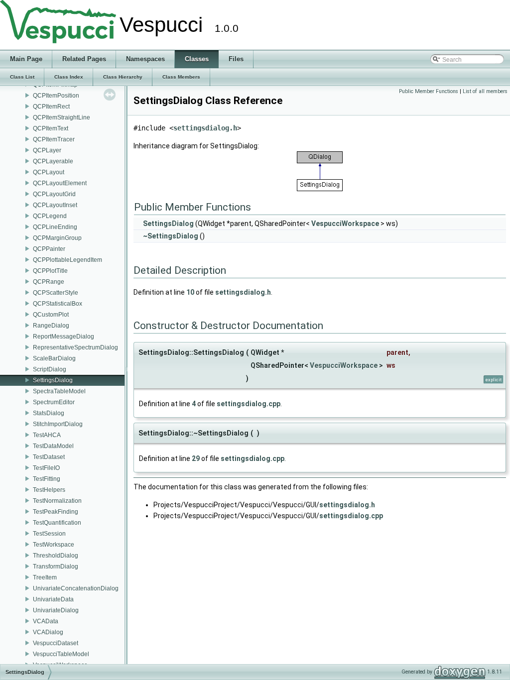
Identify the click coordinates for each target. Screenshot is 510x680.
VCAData (45, 621)
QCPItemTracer (54, 139)
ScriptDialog (49, 369)
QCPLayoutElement (60, 183)
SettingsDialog (53, 380)
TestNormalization (57, 500)
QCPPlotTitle (50, 270)
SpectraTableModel (59, 391)
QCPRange (48, 281)
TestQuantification (57, 522)
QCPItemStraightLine (61, 117)
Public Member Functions (428, 91)
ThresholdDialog (55, 555)
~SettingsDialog (170, 236)
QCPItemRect (51, 106)
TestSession (49, 533)
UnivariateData (53, 599)
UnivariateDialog (56, 610)
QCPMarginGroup (57, 237)
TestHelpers (49, 489)
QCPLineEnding (55, 227)
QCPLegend (50, 216)
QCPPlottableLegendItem (67, 259)
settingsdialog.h (205, 128)
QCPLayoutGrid (54, 194)
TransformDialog (55, 566)
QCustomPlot (51, 314)
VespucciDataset (55, 643)
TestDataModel (53, 446)
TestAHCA (47, 435)
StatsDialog (48, 413)
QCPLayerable (53, 161)
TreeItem (45, 577)
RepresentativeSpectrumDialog (75, 347)
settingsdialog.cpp (248, 404)
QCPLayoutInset (55, 205)
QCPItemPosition (56, 95)
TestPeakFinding (55, 511)
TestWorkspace (53, 544)
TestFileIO (46, 467)
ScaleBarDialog (54, 358)
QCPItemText (50, 128)
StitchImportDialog (58, 424)
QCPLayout (48, 172)
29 (196, 458)
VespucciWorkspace (345, 223)
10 (190, 292)
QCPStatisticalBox (57, 303)
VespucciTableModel (61, 654)
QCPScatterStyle (55, 292)
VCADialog (48, 632)
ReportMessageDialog (63, 336)
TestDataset (49, 456)
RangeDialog (51, 325)
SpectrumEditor (54, 402)
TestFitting (46, 478)
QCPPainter (49, 248)
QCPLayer (47, 150)
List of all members (485, 91)
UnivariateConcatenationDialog (76, 588)
